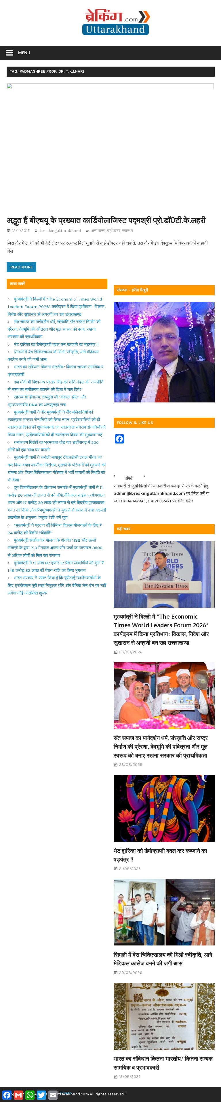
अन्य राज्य (98, 230)
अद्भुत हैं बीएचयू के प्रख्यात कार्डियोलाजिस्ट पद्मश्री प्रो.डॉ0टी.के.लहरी (106, 220)
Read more (21, 267)
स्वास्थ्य (127, 230)
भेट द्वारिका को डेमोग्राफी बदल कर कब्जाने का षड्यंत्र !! (56, 344)
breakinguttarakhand (60, 230)
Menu (24, 52)
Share (65, 1092)
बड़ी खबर (113, 230)
